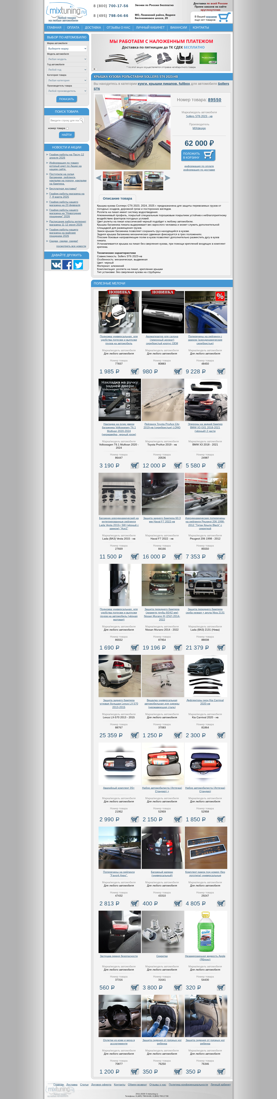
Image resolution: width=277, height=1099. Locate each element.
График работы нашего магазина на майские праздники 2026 (63, 232)
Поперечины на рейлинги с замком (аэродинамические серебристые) (205, 340)
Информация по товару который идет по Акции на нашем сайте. (65, 166)
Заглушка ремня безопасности (119, 956)
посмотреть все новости (71, 246)
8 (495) (110, 16)
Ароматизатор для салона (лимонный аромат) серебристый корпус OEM (162, 340)
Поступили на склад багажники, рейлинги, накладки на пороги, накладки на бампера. (67, 179)
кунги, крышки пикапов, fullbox (164, 84)
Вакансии (178, 27)
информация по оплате (199, 166)
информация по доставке (199, 169)
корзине (211, 16)
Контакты (201, 27)
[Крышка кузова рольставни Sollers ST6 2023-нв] (133, 168)
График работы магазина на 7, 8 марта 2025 (66, 195)
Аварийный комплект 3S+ (119, 787)
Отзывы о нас (118, 27)
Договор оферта (101, 1084)
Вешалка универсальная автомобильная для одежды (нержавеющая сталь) (162, 703)
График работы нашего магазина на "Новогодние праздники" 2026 (65, 213)
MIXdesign (199, 128)
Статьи (84, 1084)
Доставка (93, 27)
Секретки (162, 956)
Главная (54, 27)
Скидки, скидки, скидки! (63, 240)
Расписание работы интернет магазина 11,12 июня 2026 (67, 223)
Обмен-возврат (137, 1084)
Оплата (73, 27)
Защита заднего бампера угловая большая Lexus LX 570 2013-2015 (119, 703)
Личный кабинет (150, 27)
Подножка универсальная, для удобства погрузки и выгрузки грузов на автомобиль (119, 340)
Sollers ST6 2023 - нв (199, 116)
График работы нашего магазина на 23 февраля (64, 203)
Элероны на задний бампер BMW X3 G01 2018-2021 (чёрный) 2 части (205, 427)
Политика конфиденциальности (188, 1084)
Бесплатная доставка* (63, 188)
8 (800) (110, 6)
